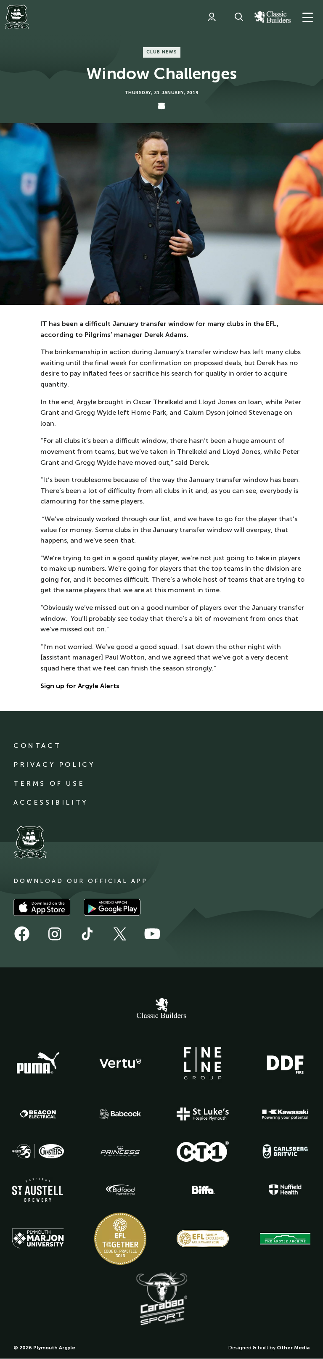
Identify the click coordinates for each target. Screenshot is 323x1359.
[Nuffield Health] (285, 1189)
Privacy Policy (54, 764)
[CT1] (203, 1151)
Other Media (293, 1348)
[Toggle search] (239, 17)
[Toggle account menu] (211, 17)
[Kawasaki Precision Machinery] (285, 1114)
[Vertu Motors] (120, 1063)
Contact (37, 746)
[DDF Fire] (285, 1063)
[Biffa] (203, 1190)
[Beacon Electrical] (38, 1114)
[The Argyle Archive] (285, 1239)
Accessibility (50, 802)
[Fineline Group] (203, 1063)
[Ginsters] (38, 1151)
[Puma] (38, 1063)
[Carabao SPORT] (161, 1299)
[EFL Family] (203, 1238)
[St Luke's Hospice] (203, 1114)
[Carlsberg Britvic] (285, 1151)
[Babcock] (120, 1114)
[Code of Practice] (120, 1239)
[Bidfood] (120, 1190)
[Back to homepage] (17, 17)
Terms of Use (49, 783)
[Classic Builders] (161, 1009)
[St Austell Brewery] (38, 1189)
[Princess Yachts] (120, 1152)
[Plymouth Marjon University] (38, 1238)
